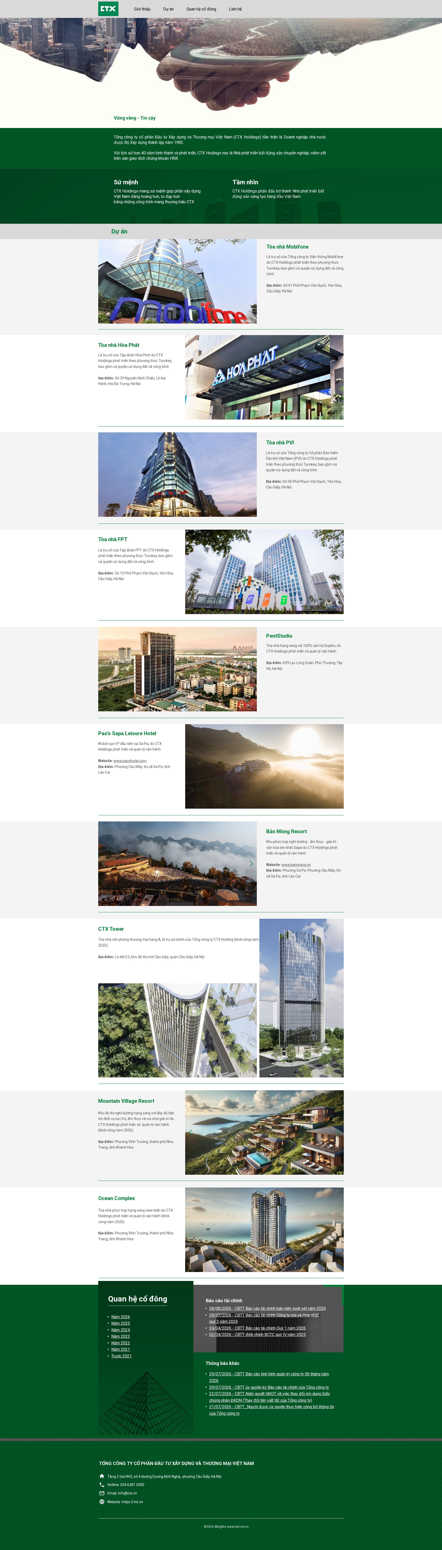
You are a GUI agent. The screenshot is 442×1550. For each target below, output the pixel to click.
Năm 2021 (120, 1349)
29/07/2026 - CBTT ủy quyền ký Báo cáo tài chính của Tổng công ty (269, 1387)
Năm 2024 (120, 1330)
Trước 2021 (121, 1356)
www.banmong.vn (296, 865)
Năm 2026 (120, 1316)
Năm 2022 (120, 1343)
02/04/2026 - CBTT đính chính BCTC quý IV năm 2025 (257, 1334)
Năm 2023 (120, 1336)
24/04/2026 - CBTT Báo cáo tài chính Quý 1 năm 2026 (257, 1328)
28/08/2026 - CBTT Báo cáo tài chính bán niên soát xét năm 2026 (267, 1308)
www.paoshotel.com (130, 761)
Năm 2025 (120, 1323)
